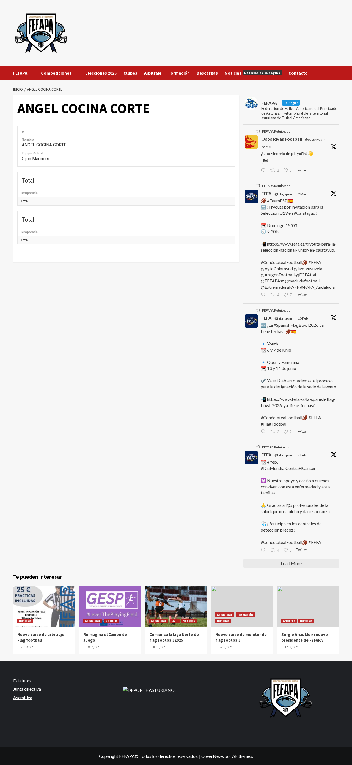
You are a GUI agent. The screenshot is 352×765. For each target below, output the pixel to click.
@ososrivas (313, 139)
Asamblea (22, 697)
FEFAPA (20, 73)
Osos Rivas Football (281, 138)
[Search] (335, 73)
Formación (179, 73)
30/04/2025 (93, 647)
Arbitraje (152, 73)
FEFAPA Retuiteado (276, 131)
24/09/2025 (27, 647)
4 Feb (302, 455)
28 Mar (266, 147)
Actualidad (93, 621)
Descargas (207, 73)
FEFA (266, 193)
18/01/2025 (159, 647)
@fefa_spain (283, 194)
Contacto (298, 73)
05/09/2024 (225, 647)
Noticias (252, 73)
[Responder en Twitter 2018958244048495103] (264, 550)
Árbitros (289, 621)
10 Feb (303, 318)
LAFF (174, 621)
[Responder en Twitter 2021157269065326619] (264, 432)
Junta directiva (27, 689)
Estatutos (22, 680)
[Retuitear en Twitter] (258, 131)
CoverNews (212, 756)
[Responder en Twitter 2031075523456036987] (264, 295)
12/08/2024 (291, 647)
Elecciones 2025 (101, 73)
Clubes (130, 73)
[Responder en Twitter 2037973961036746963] (264, 171)
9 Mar (302, 194)
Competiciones (56, 73)
